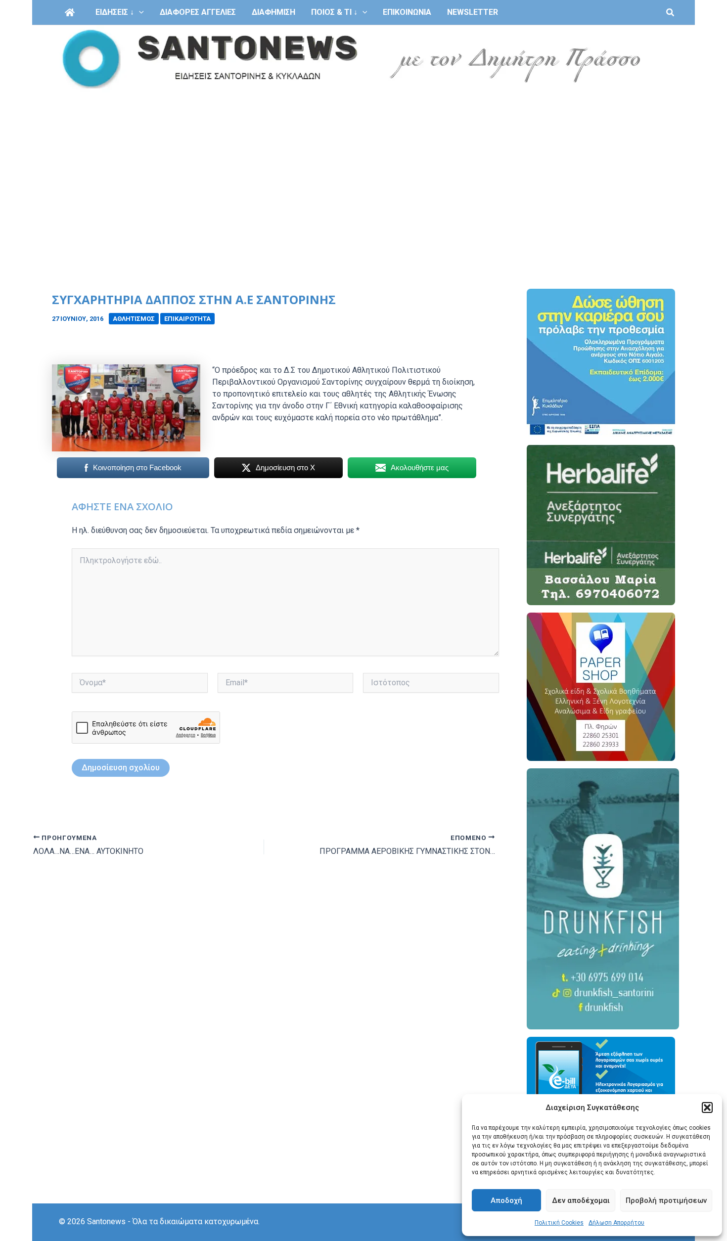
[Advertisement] (363, 167)
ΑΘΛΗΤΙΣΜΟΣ (134, 318)
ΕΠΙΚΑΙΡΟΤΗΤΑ (187, 318)
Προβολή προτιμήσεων (666, 1200)
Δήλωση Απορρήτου (616, 1222)
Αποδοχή (506, 1200)
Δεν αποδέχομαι (581, 1200)
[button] (707, 1107)
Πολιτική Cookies (559, 1222)
